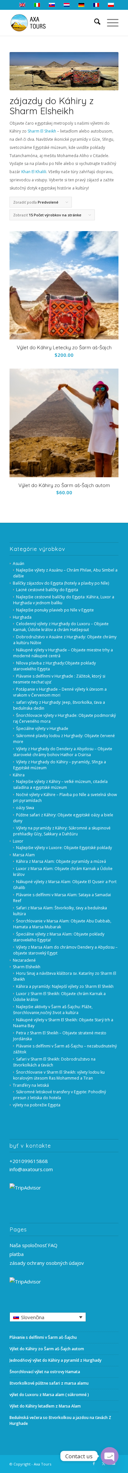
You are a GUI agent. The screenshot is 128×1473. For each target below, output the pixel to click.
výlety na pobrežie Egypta (36, 1105)
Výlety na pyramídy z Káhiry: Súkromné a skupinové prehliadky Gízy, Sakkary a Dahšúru (62, 831)
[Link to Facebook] (94, 1463)
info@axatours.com (31, 1169)
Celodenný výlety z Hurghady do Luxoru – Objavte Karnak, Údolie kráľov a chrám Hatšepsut (61, 626)
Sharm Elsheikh (26, 967)
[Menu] (109, 22)
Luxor (18, 841)
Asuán (18, 563)
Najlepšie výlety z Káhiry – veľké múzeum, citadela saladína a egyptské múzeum (60, 784)
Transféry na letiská (31, 1085)
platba (17, 1254)
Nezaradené (24, 960)
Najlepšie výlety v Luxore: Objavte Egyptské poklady (64, 847)
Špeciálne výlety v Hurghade (42, 728)
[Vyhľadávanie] (94, 22)
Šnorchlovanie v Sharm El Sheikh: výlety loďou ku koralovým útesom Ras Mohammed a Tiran (59, 1075)
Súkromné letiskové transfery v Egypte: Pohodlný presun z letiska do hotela (59, 1094)
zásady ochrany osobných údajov (47, 1263)
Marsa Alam (24, 855)
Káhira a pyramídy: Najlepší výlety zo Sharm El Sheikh (65, 986)
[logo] (53, 22)
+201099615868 (29, 1161)
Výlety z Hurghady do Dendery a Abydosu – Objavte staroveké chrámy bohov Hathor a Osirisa (62, 751)
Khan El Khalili (33, 171)
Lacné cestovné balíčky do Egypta (47, 589)
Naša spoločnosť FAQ (33, 1245)
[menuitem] (94, 22)
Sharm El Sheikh (42, 131)
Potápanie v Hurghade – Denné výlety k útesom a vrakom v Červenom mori (60, 692)
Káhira (19, 775)
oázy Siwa (25, 807)
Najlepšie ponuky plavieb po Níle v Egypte (55, 610)
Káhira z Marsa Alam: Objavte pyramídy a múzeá (61, 861)
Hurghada (22, 617)
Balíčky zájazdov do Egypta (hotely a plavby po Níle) (61, 583)
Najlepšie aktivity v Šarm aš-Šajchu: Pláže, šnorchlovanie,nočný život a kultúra (53, 1009)
